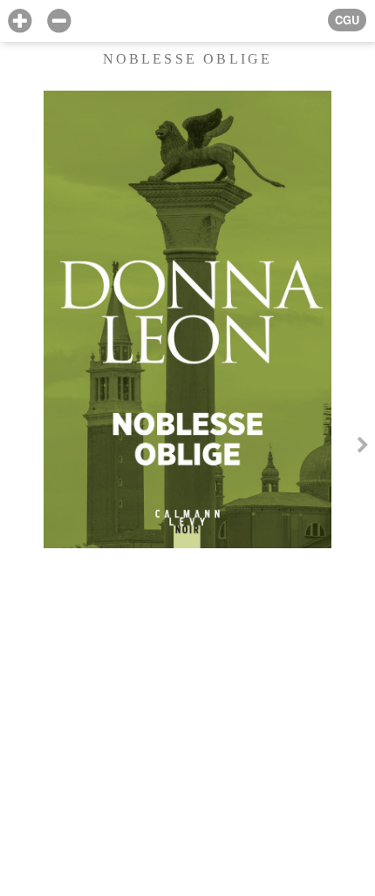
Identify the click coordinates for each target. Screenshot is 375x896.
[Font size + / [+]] (19, 21)
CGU (347, 20)
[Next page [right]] (363, 447)
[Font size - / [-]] (58, 21)
